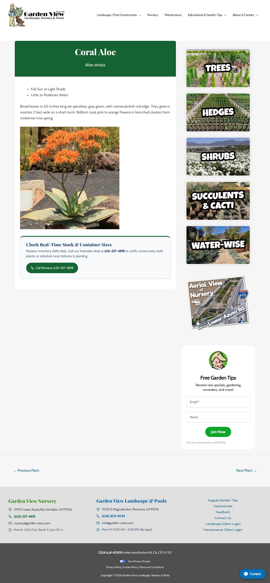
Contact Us (223, 518)
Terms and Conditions (152, 567)
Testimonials (222, 506)
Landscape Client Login (223, 524)
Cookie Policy (130, 567)
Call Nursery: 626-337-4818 (54, 268)
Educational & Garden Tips (205, 15)
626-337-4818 (114, 251)
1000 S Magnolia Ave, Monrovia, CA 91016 (130, 509)
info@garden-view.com (117, 523)
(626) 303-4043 (113, 516)
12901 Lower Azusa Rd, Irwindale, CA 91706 (43, 509)
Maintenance (173, 15)
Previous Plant (26, 470)
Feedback (223, 512)
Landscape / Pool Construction (117, 15)
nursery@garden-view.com (32, 523)
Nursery (152, 15)
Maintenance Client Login (222, 530)
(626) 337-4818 (24, 516)
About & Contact (243, 15)
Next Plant (246, 470)
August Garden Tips (223, 500)
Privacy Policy (113, 567)
